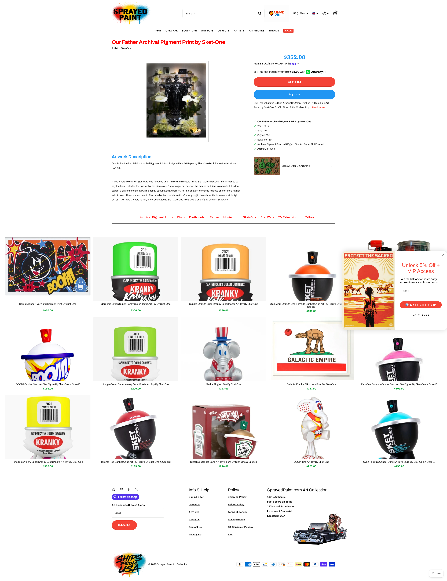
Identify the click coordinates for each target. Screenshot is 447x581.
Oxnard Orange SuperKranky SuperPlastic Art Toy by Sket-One (223, 304)
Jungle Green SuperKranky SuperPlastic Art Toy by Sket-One (135, 384)
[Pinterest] (121, 489)
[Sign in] (325, 13)
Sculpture (189, 30)
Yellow (309, 217)
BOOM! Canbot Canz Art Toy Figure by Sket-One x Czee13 (48, 384)
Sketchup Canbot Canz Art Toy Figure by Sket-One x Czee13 (223, 462)
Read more (318, 107)
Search (260, 13)
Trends (274, 30)
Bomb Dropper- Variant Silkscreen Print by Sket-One (47, 304)
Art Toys (207, 30)
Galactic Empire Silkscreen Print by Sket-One (311, 384)
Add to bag (294, 82)
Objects (224, 30)
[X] (136, 489)
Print (157, 30)
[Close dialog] (443, 254)
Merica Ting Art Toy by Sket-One (223, 384)
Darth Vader (197, 217)
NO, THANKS (421, 315)
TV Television (288, 217)
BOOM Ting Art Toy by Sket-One (311, 462)
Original (172, 30)
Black (181, 217)
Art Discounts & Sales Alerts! (128, 505)
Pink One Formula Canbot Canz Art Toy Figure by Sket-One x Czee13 (399, 384)
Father (215, 217)
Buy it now (294, 94)
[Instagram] (113, 489)
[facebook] (129, 489)
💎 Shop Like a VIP (420, 304)
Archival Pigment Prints (157, 217)
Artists (239, 30)
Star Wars (268, 217)
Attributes (257, 30)
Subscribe (124, 525)
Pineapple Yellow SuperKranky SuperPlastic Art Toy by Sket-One (48, 462)
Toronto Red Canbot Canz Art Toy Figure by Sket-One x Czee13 (136, 462)
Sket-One (125, 48)
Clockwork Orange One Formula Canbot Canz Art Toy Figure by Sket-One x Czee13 (311, 305)
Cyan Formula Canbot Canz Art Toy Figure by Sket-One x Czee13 (399, 462)
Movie (228, 217)
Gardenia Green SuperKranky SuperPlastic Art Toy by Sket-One (136, 304)
